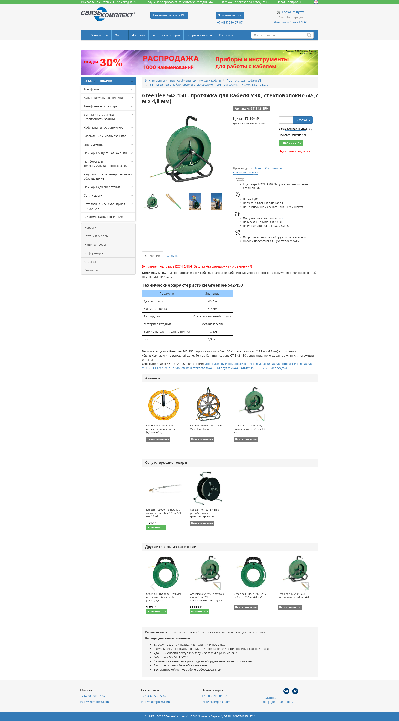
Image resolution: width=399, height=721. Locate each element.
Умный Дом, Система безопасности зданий (99, 117)
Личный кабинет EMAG (290, 22)
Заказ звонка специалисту (295, 128)
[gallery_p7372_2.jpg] (173, 201)
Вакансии (91, 270)
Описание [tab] (152, 256)
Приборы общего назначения (105, 153)
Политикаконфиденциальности (278, 700)
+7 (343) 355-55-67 (153, 696)
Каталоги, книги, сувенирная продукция (104, 206)
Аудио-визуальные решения (104, 98)
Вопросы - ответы (199, 35)
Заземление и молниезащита (105, 136)
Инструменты (93, 144)
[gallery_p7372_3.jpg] (194, 201)
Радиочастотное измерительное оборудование (107, 176)
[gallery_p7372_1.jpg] (151, 201)
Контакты (226, 35)
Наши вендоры (95, 245)
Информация (93, 253)
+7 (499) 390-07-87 (230, 22)
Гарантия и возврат (166, 35)
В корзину (303, 120)
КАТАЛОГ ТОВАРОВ (98, 81)
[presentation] (152, 586)
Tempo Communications (272, 168)
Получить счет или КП (293, 135)
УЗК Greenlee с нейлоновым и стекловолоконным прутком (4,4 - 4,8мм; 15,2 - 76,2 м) (208, 368)
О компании (99, 35)
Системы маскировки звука (104, 217)
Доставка (138, 35)
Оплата (120, 35)
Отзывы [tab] (172, 256)
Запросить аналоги (245, 172)
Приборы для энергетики (102, 187)
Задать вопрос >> (289, 2)
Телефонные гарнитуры (101, 106)
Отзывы (90, 262)
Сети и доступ (94, 195)
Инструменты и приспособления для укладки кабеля (243, 364)
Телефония (92, 89)
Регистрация (295, 17)
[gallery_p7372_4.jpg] (216, 201)
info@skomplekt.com (94, 702)
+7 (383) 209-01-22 (214, 696)
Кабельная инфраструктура (103, 127)
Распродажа (278, 368)
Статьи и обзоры (96, 236)
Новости (90, 227)
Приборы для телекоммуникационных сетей (106, 164)
